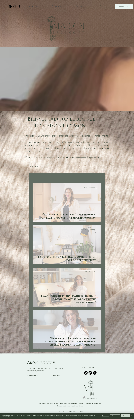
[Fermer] (132, 416)
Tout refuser (115, 416)
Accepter (125, 416)
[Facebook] (19, 6)
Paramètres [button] (105, 416)
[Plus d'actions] (39, 187)
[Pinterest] (10, 6)
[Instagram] (15, 6)
